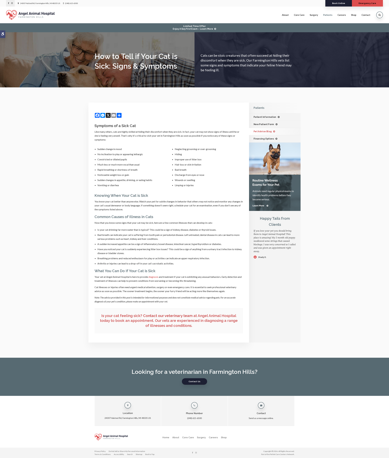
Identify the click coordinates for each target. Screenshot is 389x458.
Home (165, 437)
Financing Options (264, 139)
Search (130, 454)
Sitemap (139, 454)
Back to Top (149, 454)
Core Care (299, 15)
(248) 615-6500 (71, 3)
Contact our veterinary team (168, 315)
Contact (365, 15)
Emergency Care (367, 3)
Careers (341, 15)
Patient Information (265, 117)
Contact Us (194, 381)
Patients (327, 15)
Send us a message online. (261, 418)
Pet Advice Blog (263, 131)
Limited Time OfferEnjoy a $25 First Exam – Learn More (193, 27)
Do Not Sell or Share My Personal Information (127, 451)
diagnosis (153, 276)
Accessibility (119, 454)
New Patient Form (264, 124)
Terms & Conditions (103, 454)
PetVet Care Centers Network (282, 454)
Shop (353, 15)
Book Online (338, 3)
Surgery (314, 15)
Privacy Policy (100, 451)
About (285, 15)
